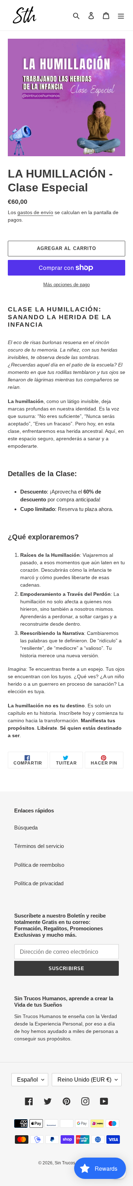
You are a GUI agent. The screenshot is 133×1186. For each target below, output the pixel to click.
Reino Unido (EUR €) (84, 1080)
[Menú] (120, 15)
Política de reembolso (39, 865)
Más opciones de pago (66, 284)
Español (27, 1080)
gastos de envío (35, 212)
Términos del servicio (39, 846)
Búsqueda (26, 828)
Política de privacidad (38, 883)
